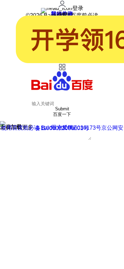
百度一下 (62, 114)
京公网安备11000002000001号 (79, 128)
